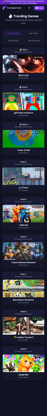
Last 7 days (33, 33)
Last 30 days (13, 40)
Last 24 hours (13, 33)
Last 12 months (34, 40)
